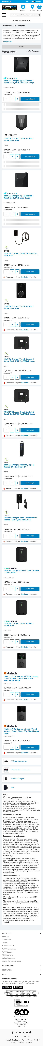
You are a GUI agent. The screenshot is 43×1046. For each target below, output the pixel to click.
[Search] (39, 15)
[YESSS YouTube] (27, 1033)
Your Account (8, 965)
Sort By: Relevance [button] (33, 51)
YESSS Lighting (7, 955)
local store (25, 277)
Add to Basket (30, 99)
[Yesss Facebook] (13, 1033)
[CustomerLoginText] (23, 6)
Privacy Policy (27, 1040)
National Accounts (8, 958)
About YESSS (7, 933)
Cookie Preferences (25, 1042)
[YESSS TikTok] (30, 1033)
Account (23, 11)
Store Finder (6, 940)
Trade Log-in (30, 271)
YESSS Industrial (8, 946)
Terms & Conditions (12, 1040)
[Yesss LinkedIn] (20, 1033)
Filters (21, 46)
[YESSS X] (23, 1033)
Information (7, 970)
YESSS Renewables (9, 949)
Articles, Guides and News (11, 961)
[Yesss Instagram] (16, 1033)
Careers (4, 943)
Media (4, 974)
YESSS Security (7, 952)
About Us (5, 937)
